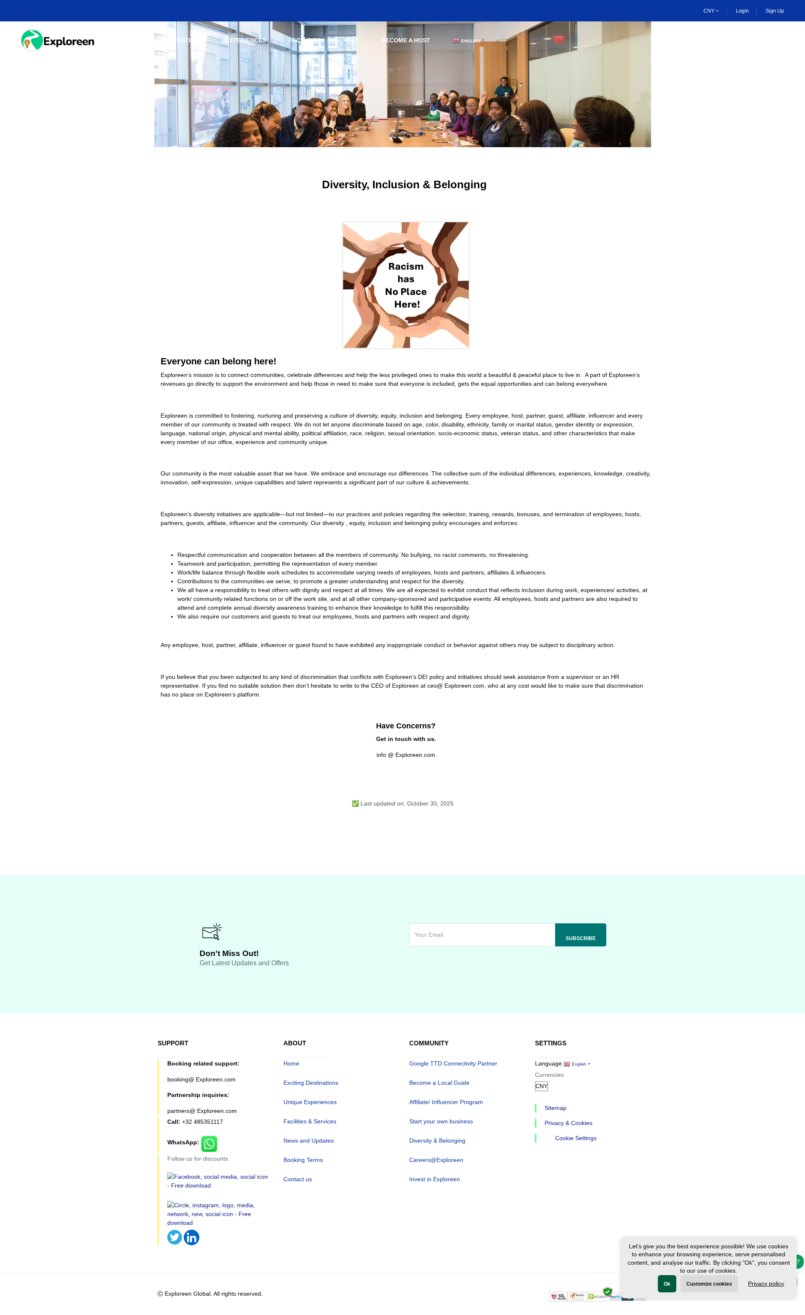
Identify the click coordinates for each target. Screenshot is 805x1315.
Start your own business (441, 1121)
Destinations (181, 40)
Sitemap (555, 1107)
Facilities (305, 40)
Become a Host (406, 40)
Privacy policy (766, 1283)
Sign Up (775, 11)
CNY (710, 11)
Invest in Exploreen (434, 1179)
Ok (667, 1284)
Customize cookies (709, 1284)
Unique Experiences (310, 1102)
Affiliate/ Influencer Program (446, 1102)
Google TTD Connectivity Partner (453, 1063)
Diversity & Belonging (437, 1140)
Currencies (549, 1074)
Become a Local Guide (439, 1082)
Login (742, 11)
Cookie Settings (576, 1138)
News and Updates (308, 1140)
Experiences (246, 40)
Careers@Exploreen (436, 1159)
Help (351, 40)
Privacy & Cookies (568, 1123)
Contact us (297, 1179)
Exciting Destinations (310, 1082)
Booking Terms (303, 1159)
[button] (778, 40)
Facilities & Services (309, 1121)
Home (128, 40)
